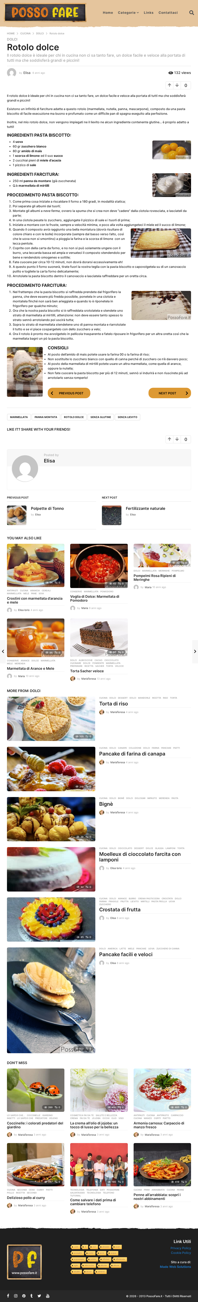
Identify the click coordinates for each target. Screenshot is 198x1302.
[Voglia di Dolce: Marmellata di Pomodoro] (99, 566)
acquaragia (79, 1259)
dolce (35, 660)
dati (102, 1190)
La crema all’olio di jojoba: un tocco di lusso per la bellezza (94, 1125)
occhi (105, 1118)
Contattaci (168, 13)
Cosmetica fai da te (82, 1115)
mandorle (144, 698)
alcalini (77, 1272)
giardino (47, 1115)
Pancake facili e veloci (126, 954)
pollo (10, 1193)
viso (121, 1118)
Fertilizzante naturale (145, 508)
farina (155, 748)
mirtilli (145, 901)
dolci (133, 698)
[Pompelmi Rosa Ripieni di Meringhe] (162, 555)
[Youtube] (47, 1296)
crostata (167, 898)
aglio (76, 1265)
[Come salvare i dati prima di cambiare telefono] (99, 1164)
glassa (159, 848)
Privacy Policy (181, 1248)
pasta (175, 798)
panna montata (46, 417)
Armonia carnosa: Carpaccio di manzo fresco (159, 1125)
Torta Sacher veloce (87, 671)
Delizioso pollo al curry (26, 1198)
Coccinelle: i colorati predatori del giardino (35, 1125)
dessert (123, 698)
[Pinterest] (24, 1296)
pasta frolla (159, 901)
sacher (99, 666)
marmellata (19, 417)
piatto (167, 1118)
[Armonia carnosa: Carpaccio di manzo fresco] (162, 1090)
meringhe (164, 571)
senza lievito (127, 417)
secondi (32, 1193)
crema (74, 1118)
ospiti (157, 1118)
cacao (98, 660)
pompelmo (178, 571)
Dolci (12, 39)
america (113, 948)
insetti (11, 1118)
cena (32, 1190)
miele (131, 948)
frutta (124, 901)
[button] (191, 12)
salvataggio (77, 1193)
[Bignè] (51, 819)
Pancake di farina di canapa (132, 754)
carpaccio (177, 1115)
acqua (113, 1253)
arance (25, 660)
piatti (176, 748)
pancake (166, 748)
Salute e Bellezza (106, 1115)
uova (172, 901)
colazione (135, 748)
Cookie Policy (181, 1253)
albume (103, 1265)
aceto (90, 1253)
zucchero (105, 904)
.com (76, 1247)
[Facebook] (8, 1296)
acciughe (78, 1253)
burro (132, 898)
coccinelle (33, 1115)
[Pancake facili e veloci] (51, 1000)
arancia (35, 590)
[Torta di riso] (51, 719)
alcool (88, 1272)
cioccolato (111, 660)
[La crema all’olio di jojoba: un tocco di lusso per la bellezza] (99, 1090)
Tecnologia (77, 1190)
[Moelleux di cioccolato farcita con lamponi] (51, 869)
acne (102, 1253)
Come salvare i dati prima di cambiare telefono (93, 1202)
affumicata (120, 1259)
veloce (119, 666)
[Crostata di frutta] (51, 919)
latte (122, 948)
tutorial (75, 1195)
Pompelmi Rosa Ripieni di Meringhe (155, 578)
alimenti (101, 1272)
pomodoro (107, 591)
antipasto (163, 1115)
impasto (152, 798)
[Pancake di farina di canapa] (51, 769)
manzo (148, 1118)
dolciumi (140, 798)
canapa (122, 748)
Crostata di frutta (120, 909)
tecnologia (94, 1193)
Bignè (106, 804)
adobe (93, 1259)
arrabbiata (158, 1190)
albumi (116, 1265)
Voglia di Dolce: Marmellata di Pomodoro (94, 598)
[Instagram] (15, 1296)
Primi (147, 1190)
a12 (94, 1247)
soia (41, 593)
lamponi (170, 848)
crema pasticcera (149, 898)
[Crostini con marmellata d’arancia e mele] (35, 565)
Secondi (22, 1190)
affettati (105, 1259)
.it (85, 1247)
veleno (53, 1118)
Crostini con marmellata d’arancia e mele (34, 600)
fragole (114, 901)
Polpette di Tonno (47, 508)
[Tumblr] (31, 1296)
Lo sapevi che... (16, 1115)
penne (180, 1190)
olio (114, 1118)
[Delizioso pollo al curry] (35, 1164)
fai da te (85, 1118)
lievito (135, 901)
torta (109, 666)
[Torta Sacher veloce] (99, 637)
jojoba (96, 1118)
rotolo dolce (74, 417)
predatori (41, 1118)
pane (34, 593)
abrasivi (105, 1247)
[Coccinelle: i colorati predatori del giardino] (35, 1090)
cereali (46, 590)
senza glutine (100, 417)
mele (26, 593)
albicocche (86, 660)
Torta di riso (113, 704)
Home (108, 13)
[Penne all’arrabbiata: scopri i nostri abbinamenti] (162, 1164)
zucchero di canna (167, 948)
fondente (98, 663)
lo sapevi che (25, 1118)
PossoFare (113, 1190)
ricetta (88, 666)
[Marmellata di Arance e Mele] (35, 637)
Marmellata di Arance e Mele (30, 668)
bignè (121, 798)
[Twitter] (39, 1296)
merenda (20, 663)
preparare (76, 666)
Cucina (24, 590)
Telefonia (92, 1190)
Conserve (76, 591)
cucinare (75, 663)
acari (117, 1247)
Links (149, 13)
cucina (138, 1118)
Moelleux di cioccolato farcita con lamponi (140, 857)
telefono (108, 1193)
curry (40, 1190)
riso (165, 698)
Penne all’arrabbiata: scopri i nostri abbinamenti (157, 1197)
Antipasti (12, 590)
